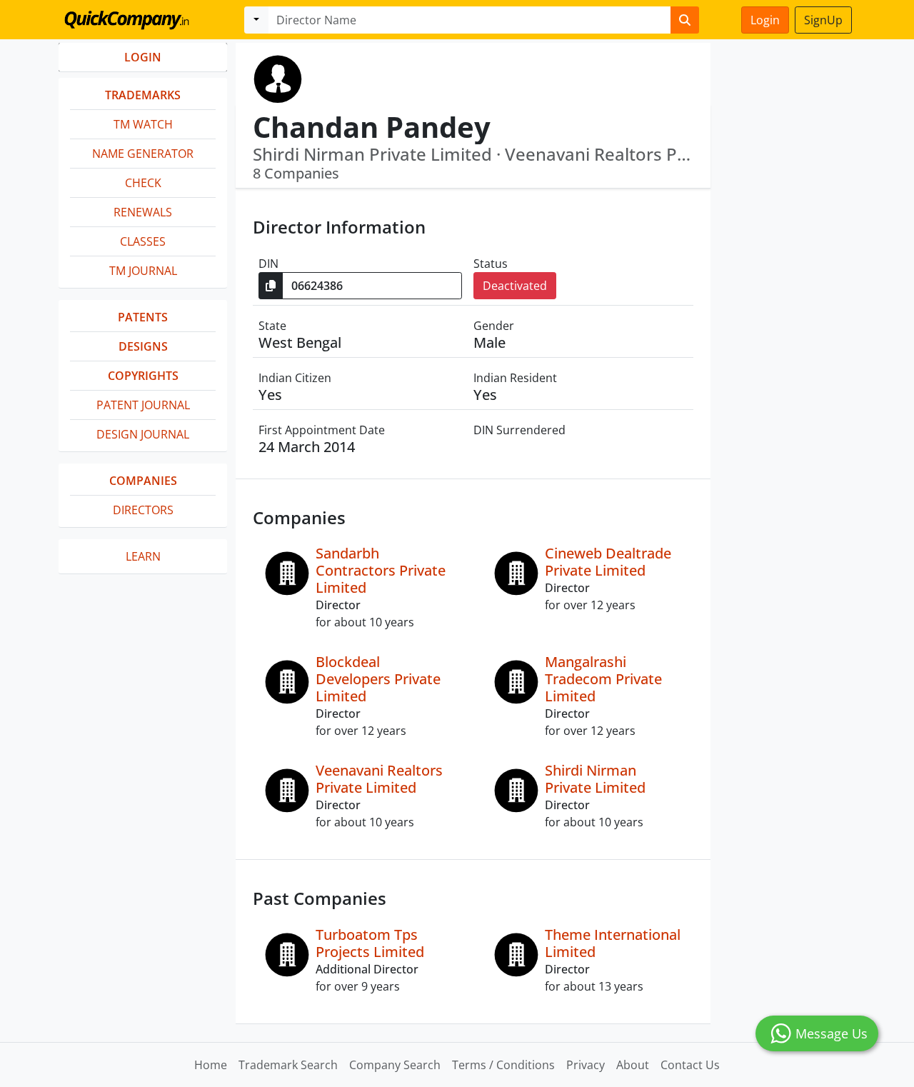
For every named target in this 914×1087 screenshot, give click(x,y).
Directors (143, 510)
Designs (143, 346)
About (632, 1065)
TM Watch (143, 124)
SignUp (823, 20)
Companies (143, 481)
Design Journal (142, 434)
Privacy (585, 1065)
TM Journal (143, 271)
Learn (143, 556)
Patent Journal (143, 405)
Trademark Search (288, 1065)
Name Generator (143, 153)
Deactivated (515, 286)
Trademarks (143, 95)
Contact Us (690, 1065)
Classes (143, 241)
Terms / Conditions (503, 1065)
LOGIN (142, 57)
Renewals (143, 212)
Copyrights (143, 376)
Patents (143, 317)
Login (765, 20)
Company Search (395, 1065)
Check (143, 183)
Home (210, 1065)
